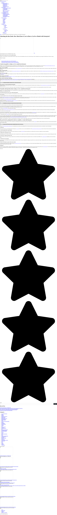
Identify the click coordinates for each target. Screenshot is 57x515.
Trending (3, 444)
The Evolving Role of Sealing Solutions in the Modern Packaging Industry (9, 466)
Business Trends (4, 7)
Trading (6, 31)
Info (3, 10)
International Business (5, 11)
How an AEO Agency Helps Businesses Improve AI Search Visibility (8, 409)
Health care (4, 24)
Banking (3, 415)
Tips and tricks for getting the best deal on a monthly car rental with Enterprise (10, 62)
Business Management (6, 6)
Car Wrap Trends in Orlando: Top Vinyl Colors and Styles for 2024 (8, 469)
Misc (2, 434)
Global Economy (5, 9)
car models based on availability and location (11, 100)
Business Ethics (5, 4)
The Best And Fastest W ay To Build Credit (5, 407)
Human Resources (4, 428)
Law (5, 28)
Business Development (4, 416)
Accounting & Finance (4, 413)
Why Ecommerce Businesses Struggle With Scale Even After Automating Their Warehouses (11, 408)
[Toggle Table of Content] (0, 59)
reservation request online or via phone (10, 76)
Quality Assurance (4, 436)
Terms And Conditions (4, 512)
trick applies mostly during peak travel (36, 128)
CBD (3, 20)
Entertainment (5, 18)
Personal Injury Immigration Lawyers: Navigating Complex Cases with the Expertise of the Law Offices (13, 485)
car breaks (7, 114)
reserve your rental (3, 73)
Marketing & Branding (6, 13)
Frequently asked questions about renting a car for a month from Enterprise (10, 61)
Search (1, 402)
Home (1, 34)
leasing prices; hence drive (18, 143)
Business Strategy (5, 5)
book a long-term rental (19, 68)
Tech (2, 441)
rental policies (42, 93)
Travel (4, 32)
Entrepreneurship (5, 8)
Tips (2, 442)
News (2, 17)
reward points (22, 131)
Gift (5, 26)
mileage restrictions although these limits (9, 109)
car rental (35, 121)
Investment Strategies (5, 12)
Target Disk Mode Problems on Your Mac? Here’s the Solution (7, 496)
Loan (2, 433)
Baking (2, 414)
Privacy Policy (3, 510)
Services (6, 29)
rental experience (45, 146)
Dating (4, 21)
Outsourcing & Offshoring (6, 14)
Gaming (4, 23)
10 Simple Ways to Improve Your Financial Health (6, 410)
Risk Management (5, 15)
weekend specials (44, 136)
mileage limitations (5, 108)
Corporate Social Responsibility (5, 421)
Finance (4, 22)
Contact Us (3, 2)
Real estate (6, 27)
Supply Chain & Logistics (6, 16)
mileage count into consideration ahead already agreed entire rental (23, 79)
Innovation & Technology (5, 429)
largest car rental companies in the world (50, 65)
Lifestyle (6, 25)
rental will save (34, 112)
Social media (6, 30)
